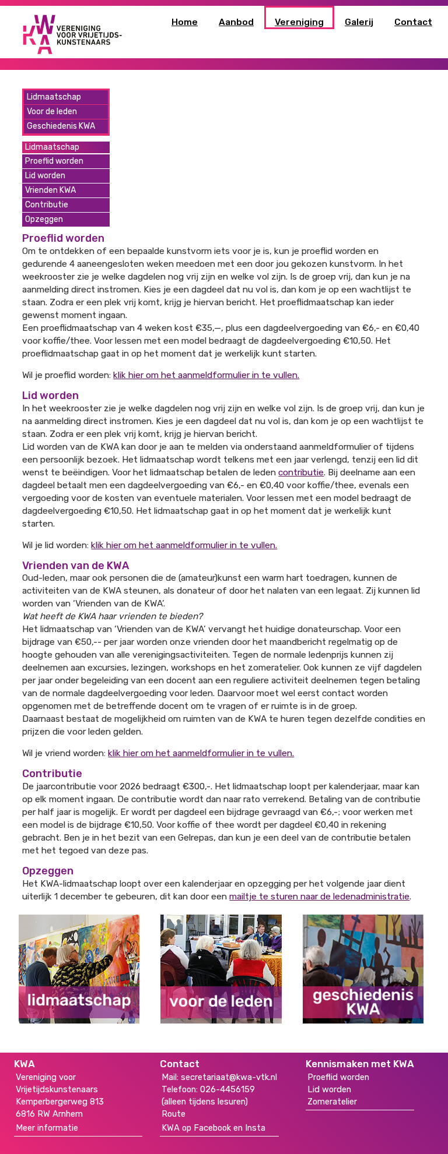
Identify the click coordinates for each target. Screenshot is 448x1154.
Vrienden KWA (50, 190)
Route (174, 1114)
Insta (255, 1128)
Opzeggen (44, 219)
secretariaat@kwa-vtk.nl (229, 1077)
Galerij (359, 22)
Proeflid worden (54, 161)
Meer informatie (47, 1128)
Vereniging (299, 22)
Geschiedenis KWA (61, 126)
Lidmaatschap (54, 97)
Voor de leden (52, 112)
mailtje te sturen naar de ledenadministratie (319, 896)
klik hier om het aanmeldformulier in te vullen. (206, 375)
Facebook (212, 1128)
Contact (413, 22)
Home (185, 22)
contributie (301, 472)
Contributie (46, 205)
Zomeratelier (332, 1101)
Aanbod (236, 22)
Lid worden (45, 176)
